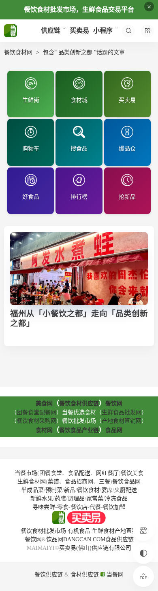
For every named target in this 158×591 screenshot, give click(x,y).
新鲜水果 (41, 499)
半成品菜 (32, 490)
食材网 (44, 430)
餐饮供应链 (48, 575)
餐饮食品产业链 (79, 430)
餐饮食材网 (18, 52)
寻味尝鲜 (43, 507)
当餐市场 (26, 473)
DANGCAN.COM (84, 539)
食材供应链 (84, 575)
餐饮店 (79, 507)
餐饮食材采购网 (36, 421)
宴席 (107, 490)
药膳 (60, 499)
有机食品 (79, 531)
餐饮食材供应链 (79, 403)
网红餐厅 (107, 473)
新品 (69, 490)
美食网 (44, 403)
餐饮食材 (88, 490)
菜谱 (53, 482)
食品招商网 (79, 482)
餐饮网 (113, 403)
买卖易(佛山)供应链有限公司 (95, 548)
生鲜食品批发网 (121, 412)
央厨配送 (125, 490)
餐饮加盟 (114, 507)
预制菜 (53, 490)
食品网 (113, 430)
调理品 (76, 499)
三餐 (104, 482)
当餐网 (114, 575)
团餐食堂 (50, 473)
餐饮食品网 (126, 482)
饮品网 (54, 539)
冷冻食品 (116, 499)
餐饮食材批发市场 (43, 531)
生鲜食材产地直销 (114, 531)
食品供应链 (119, 539)
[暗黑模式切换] (143, 553)
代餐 (95, 507)
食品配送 (79, 473)
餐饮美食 (132, 473)
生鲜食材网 (31, 482)
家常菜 (94, 499)
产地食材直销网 (121, 421)
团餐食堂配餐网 (36, 412)
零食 (62, 507)
